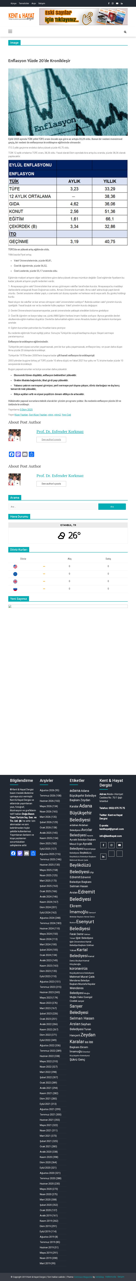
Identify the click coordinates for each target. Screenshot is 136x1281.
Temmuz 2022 (47, 1050)
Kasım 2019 (46, 1221)
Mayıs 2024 (46, 934)
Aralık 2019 (46, 1215)
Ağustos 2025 (47, 854)
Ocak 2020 (45, 1210)
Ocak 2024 (45, 955)
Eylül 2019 (45, 1231)
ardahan (74, 825)
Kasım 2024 (46, 902)
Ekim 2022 (45, 1035)
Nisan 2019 (45, 1258)
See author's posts (51, 439)
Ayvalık (90, 836)
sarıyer (81, 1001)
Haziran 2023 (47, 992)
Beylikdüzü (85, 852)
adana (75, 790)
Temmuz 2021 (47, 1114)
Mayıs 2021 (46, 1125)
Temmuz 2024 (47, 923)
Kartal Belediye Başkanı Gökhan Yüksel (82, 946)
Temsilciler (24, 3)
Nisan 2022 (45, 1066)
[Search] (125, 32)
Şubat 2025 (46, 886)
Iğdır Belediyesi (84, 937)
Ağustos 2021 (47, 1109)
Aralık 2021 (46, 1088)
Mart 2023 (45, 1008)
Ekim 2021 (45, 1098)
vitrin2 (57, 414)
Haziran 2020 (47, 1183)
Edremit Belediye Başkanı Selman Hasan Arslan (80, 885)
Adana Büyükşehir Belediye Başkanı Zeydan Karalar (83, 798)
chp (92, 872)
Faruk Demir (77, 934)
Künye (13, 3)
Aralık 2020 (46, 1151)
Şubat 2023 (46, 1013)
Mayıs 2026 (46, 806)
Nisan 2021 (45, 1130)
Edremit (75, 877)
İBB (86, 1042)
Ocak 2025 (45, 891)
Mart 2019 (45, 1263)
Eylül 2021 (45, 1104)
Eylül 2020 (45, 1167)
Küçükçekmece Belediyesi (82, 973)
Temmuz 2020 (47, 1178)
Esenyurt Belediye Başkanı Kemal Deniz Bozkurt (83, 918)
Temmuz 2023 (47, 987)
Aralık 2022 (46, 1024)
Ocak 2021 (45, 1146)
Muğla (87, 993)
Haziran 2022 (47, 1056)
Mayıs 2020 (46, 1189)
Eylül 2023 (45, 976)
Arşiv (34, 3)
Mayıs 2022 (46, 1061)
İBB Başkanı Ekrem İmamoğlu (81, 1046)
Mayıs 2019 (46, 1252)
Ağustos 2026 (47, 790)
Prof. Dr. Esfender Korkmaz (60, 431)
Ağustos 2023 (47, 981)
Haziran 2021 (47, 1120)
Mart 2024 (45, 944)
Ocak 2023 (45, 1019)
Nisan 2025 (45, 875)
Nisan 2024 (45, 939)
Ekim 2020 (45, 1162)
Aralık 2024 (46, 896)
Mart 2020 (45, 1199)
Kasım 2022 (46, 1029)
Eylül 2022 (45, 1040)
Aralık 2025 (46, 833)
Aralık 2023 (46, 960)
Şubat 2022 (46, 1077)
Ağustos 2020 (47, 1173)
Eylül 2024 (45, 912)
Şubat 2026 (46, 822)
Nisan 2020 (45, 1194)
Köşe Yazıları (21, 414)
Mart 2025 (45, 880)
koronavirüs (79, 968)
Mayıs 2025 (46, 870)
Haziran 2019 (47, 1247)
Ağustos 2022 (47, 1045)
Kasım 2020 (46, 1157)
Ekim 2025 (45, 843)
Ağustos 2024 (47, 918)
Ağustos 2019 (47, 1236)
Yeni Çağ (66, 414)
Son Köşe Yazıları (38, 414)
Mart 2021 (45, 1135)
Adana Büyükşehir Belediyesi (81, 813)
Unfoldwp (99, 1277)
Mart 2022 (45, 1072)
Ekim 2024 (45, 907)
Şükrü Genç (77, 1059)
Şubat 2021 (46, 1141)
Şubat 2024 (46, 949)
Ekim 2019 (45, 1226)
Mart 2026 (45, 817)
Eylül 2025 (45, 848)
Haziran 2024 (47, 928)
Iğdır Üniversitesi (77, 941)
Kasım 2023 (46, 965)
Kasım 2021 (46, 1093)
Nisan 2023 (45, 1003)
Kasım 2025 (46, 838)
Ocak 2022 (45, 1082)
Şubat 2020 (46, 1205)
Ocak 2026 (45, 827)
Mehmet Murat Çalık (82, 976)
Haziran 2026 (47, 801)
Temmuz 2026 (47, 795)
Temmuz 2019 (47, 1242)
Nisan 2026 (45, 811)
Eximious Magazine (83, 1277)
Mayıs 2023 (46, 997)
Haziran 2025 (47, 864)
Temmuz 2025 (47, 859)
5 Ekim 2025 (26, 409)
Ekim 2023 (45, 971)
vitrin (50, 414)
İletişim (41, 3)
